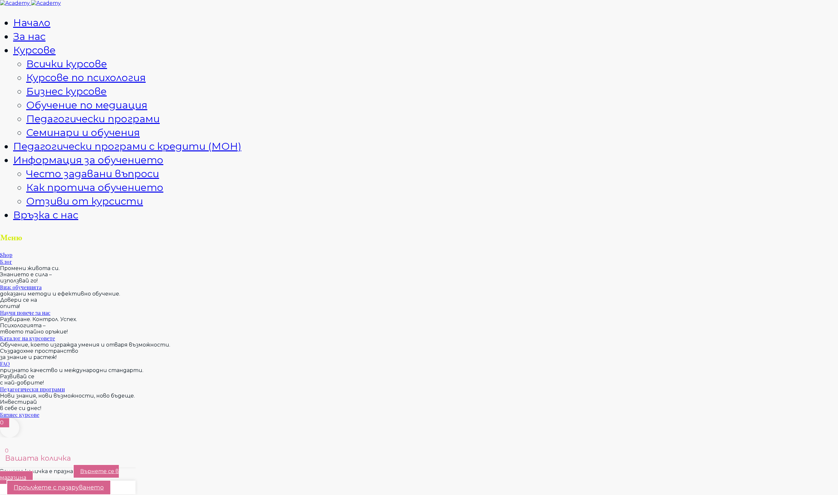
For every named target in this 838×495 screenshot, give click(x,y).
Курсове (34, 50)
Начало (31, 23)
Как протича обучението (94, 187)
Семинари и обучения (83, 133)
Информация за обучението (88, 160)
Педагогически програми (93, 119)
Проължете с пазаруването (59, 487)
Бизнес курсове (66, 91)
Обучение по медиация (86, 105)
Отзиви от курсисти (84, 201)
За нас (29, 36)
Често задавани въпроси (92, 174)
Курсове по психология (86, 78)
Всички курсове (66, 64)
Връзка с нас (45, 215)
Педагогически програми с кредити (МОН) (127, 146)
